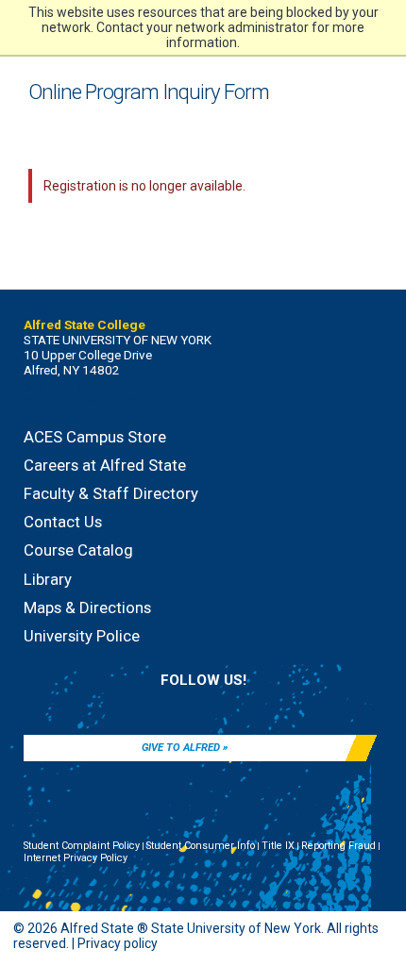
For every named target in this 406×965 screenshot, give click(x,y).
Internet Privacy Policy (75, 858)
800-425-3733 (55, 388)
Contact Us (63, 521)
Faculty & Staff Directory (111, 493)
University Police (82, 635)
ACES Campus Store (95, 436)
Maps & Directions (87, 607)
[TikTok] (251, 704)
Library (48, 579)
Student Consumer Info (200, 846)
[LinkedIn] (187, 704)
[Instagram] (219, 704)
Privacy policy (117, 943)
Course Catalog (78, 550)
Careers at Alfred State (105, 465)
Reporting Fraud (338, 846)
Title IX (278, 846)
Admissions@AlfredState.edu (96, 400)
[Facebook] (155, 704)
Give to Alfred (181, 747)
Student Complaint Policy (82, 846)
